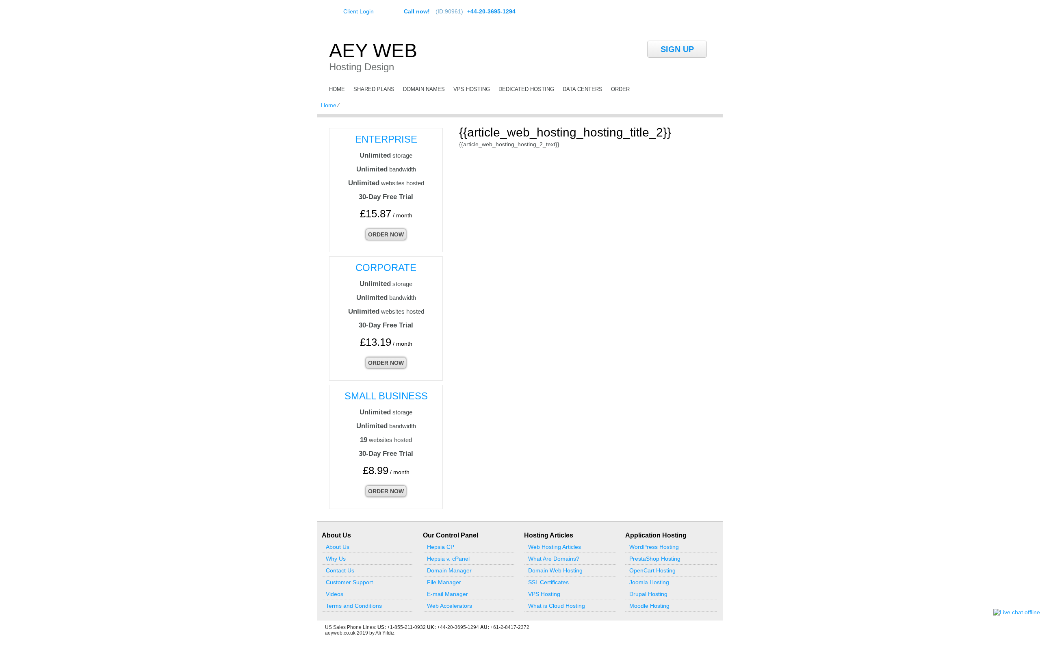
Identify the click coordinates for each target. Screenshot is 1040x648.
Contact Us (340, 570)
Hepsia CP (440, 547)
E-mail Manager (447, 594)
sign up (677, 49)
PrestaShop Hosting (654, 558)
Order (620, 89)
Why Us (336, 558)
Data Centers (582, 89)
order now (386, 234)
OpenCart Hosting (652, 570)
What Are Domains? (553, 558)
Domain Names (424, 89)
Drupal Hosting (648, 594)
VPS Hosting (471, 89)
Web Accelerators (449, 605)
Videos (334, 594)
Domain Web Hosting (555, 570)
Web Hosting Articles (554, 547)
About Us (337, 547)
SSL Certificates (548, 582)
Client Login (358, 11)
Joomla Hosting (649, 582)
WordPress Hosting (654, 547)
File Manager (444, 582)
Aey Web (373, 51)
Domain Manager (449, 570)
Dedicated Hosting (526, 89)
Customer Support (349, 582)
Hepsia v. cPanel (448, 558)
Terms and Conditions (354, 605)
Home (337, 89)
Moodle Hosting (649, 605)
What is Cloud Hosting (556, 605)
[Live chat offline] (1016, 612)
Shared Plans (373, 89)
